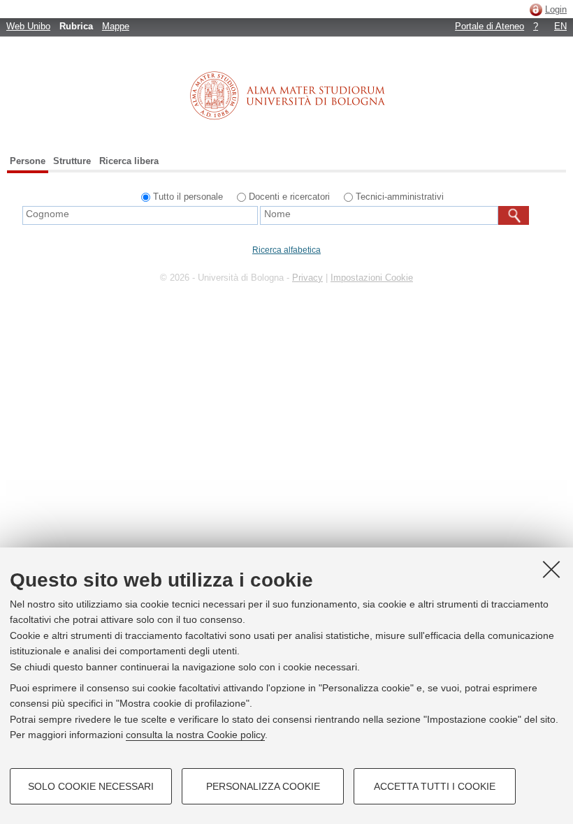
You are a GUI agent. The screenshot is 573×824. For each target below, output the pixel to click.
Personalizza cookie (263, 786)
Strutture (72, 161)
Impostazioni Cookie (372, 277)
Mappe (115, 26)
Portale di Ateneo (489, 26)
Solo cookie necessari (91, 786)
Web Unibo (28, 26)
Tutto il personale (188, 196)
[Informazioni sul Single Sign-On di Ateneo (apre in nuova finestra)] (536, 9)
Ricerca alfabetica (286, 250)
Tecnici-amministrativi (400, 196)
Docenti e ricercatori (289, 196)
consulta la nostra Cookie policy (195, 734)
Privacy (307, 277)
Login (556, 9)
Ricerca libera (129, 161)
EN (560, 26)
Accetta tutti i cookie (434, 786)
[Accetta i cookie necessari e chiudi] (551, 569)
